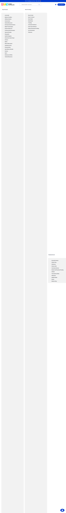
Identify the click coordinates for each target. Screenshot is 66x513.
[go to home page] (8, 4)
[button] (62, 510)
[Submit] (39, 4)
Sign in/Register (61, 4)
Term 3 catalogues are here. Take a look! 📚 (33, 1)
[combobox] (30, 4)
